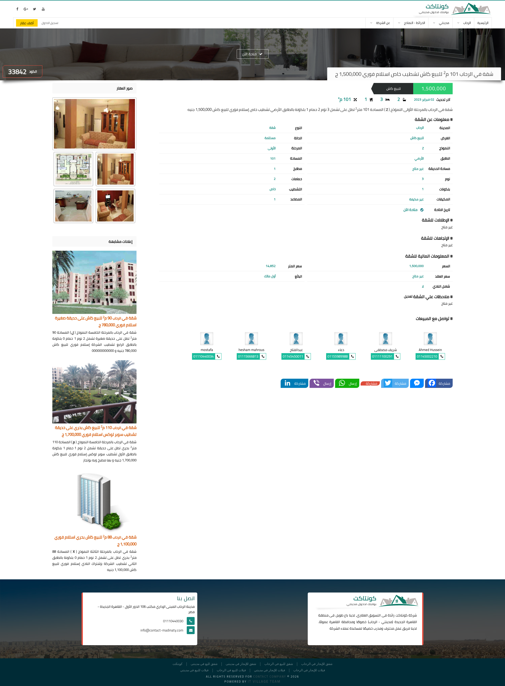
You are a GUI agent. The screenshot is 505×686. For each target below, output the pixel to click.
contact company (269, 676)
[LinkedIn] (287, 383)
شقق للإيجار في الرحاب (316, 664)
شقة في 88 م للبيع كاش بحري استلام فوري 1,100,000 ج (95, 541)
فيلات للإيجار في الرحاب (309, 670)
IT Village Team (264, 681)
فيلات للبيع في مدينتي (194, 670)
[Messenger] (417, 383)
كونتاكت (402, 615)
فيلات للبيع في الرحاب (231, 670)
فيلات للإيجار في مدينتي (269, 670)
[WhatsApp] (342, 383)
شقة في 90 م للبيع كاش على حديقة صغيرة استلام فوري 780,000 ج (96, 322)
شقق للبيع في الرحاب (278, 664)
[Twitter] (388, 383)
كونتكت (178, 664)
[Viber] (316, 383)
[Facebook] (432, 383)
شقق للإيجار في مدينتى (241, 664)
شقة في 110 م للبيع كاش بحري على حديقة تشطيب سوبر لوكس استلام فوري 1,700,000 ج (96, 431)
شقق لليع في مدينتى (204, 664)
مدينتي (386, 622)
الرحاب (373, 622)
